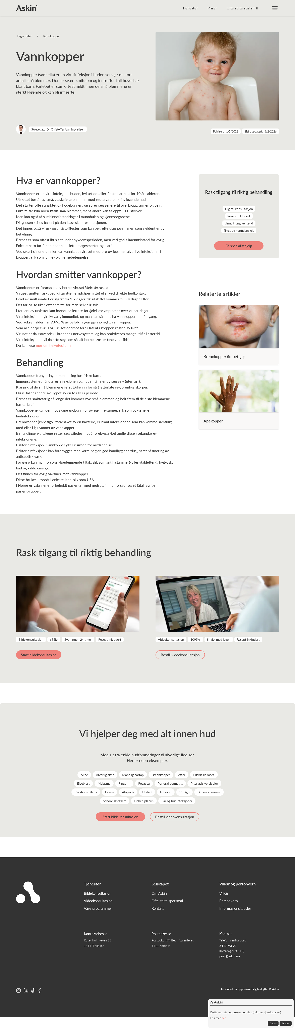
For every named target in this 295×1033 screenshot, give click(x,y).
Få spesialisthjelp (239, 245)
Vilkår (223, 893)
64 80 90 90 (227, 945)
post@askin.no (229, 956)
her (223, 1018)
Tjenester (190, 7)
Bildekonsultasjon (97, 893)
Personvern (228, 900)
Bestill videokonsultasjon (180, 654)
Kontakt (158, 908)
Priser (212, 7)
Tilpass (286, 1023)
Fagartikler (24, 36)
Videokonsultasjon (98, 900)
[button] (275, 8)
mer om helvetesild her (54, 345)
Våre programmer (98, 908)
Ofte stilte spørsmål (242, 7)
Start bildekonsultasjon (39, 654)
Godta (273, 1023)
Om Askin (159, 893)
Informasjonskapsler (235, 908)
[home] (27, 8)
